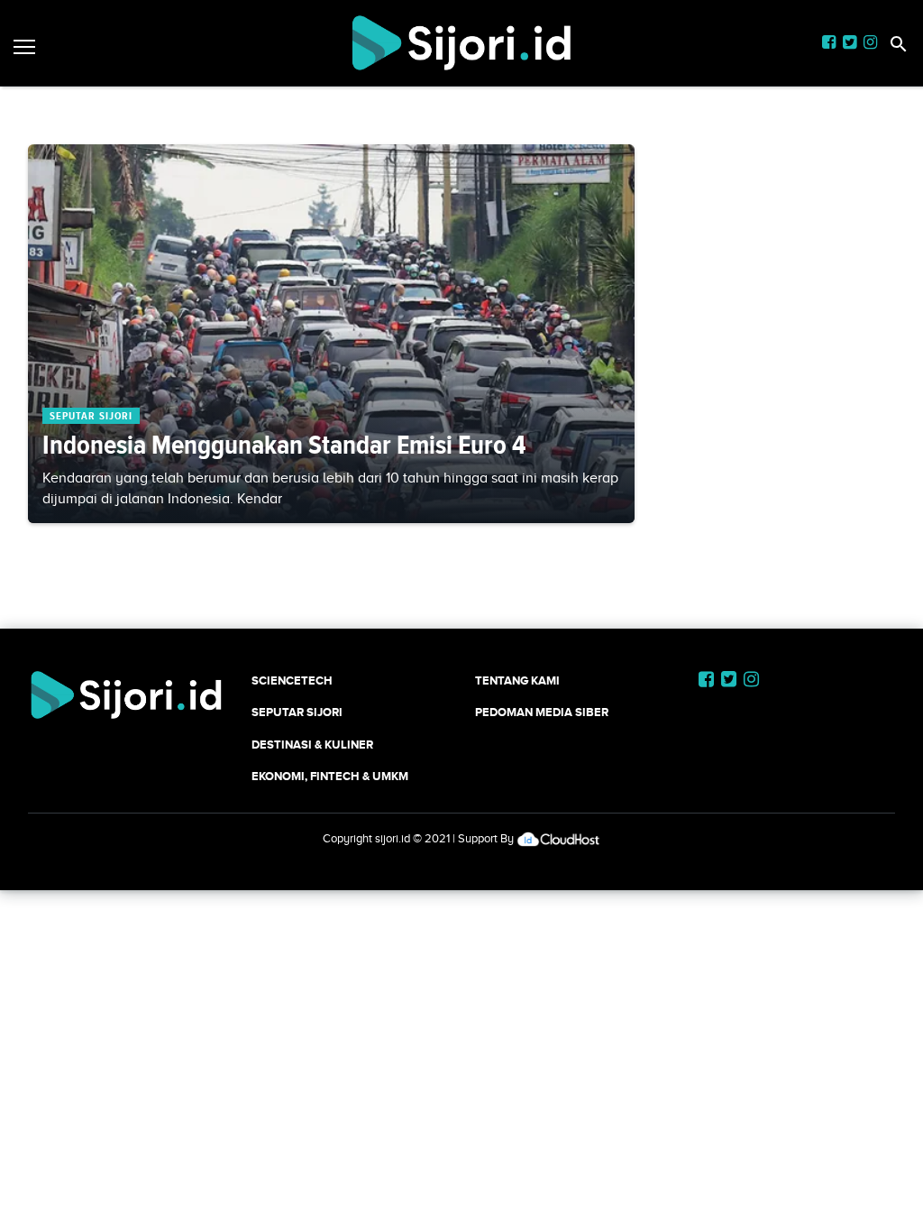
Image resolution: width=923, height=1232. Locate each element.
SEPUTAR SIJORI (297, 712)
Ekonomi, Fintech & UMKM (329, 776)
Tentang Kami (517, 680)
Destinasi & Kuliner (312, 744)
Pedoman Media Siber (541, 712)
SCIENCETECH (292, 680)
